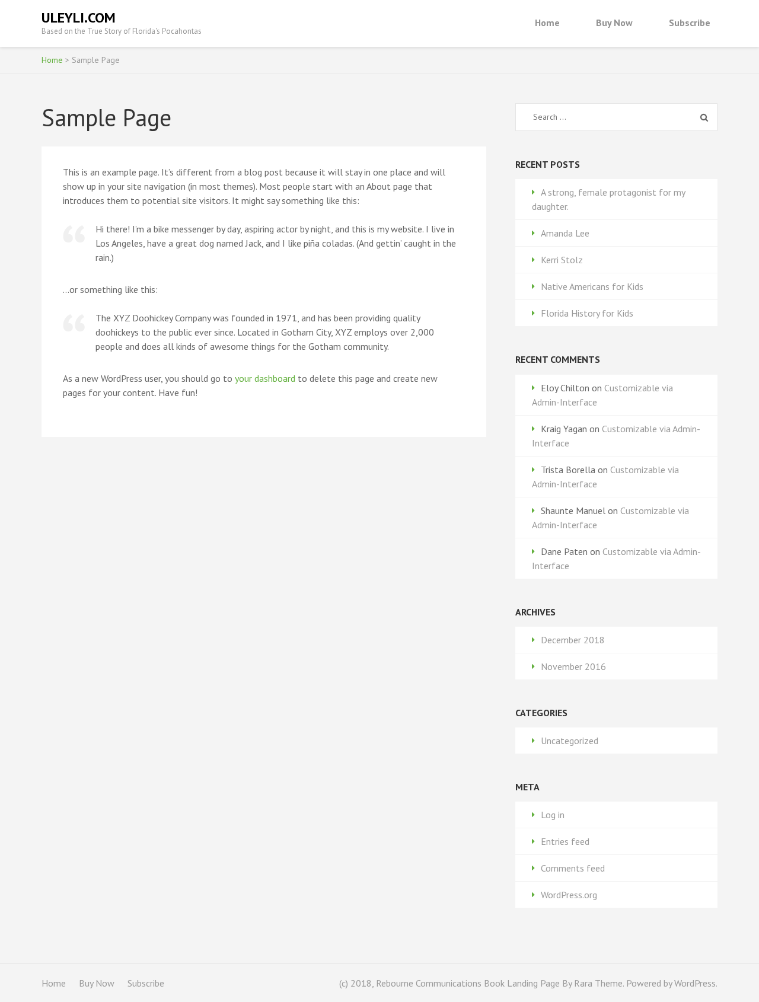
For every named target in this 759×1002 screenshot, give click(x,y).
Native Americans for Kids (592, 286)
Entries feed (565, 841)
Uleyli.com (79, 17)
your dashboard (265, 378)
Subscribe (689, 22)
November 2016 (573, 666)
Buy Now (614, 22)
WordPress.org (569, 895)
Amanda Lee (565, 233)
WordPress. (695, 983)
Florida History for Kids (587, 313)
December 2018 (573, 640)
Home (547, 22)
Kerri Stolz (562, 260)
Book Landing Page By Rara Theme (552, 983)
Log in (553, 815)
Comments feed (573, 868)
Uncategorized (569, 740)
